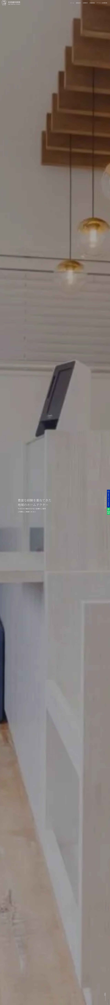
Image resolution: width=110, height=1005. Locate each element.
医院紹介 (78, 2)
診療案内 (85, 2)
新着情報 (92, 2)
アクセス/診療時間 (102, 2)
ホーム (72, 2)
